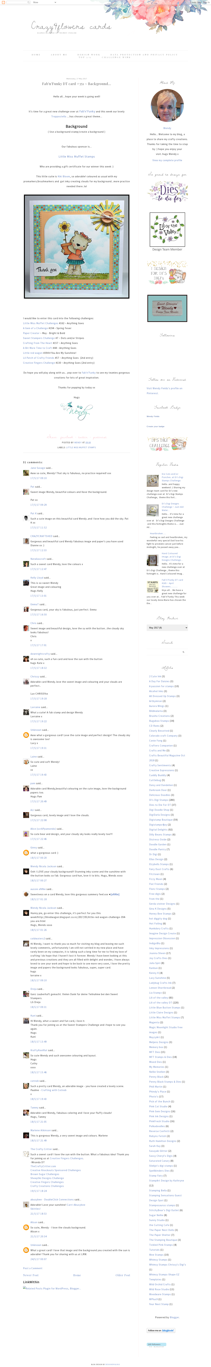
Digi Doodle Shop (159, 809)
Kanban (153, 968)
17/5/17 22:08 (38, 820)
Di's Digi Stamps (158, 799)
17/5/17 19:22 (38, 721)
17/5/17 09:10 (38, 478)
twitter (83, 437)
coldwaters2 (37, 938)
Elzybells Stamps (159, 864)
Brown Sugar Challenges (44, 1174)
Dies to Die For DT (160, 804)
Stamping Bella (158, 1190)
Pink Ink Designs (159, 1116)
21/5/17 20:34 (38, 1236)
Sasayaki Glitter (158, 1150)
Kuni (33, 1015)
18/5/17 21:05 (38, 1121)
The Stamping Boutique (163, 1239)
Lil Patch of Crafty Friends (38, 357)
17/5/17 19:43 (38, 774)
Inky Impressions (159, 948)
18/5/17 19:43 (38, 1099)
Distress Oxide (158, 839)
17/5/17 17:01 (38, 645)
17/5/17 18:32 (38, 667)
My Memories (157, 1066)
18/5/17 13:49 (38, 1041)
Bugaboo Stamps (159, 720)
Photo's (153, 1096)
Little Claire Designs (161, 1012)
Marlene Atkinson (40, 1130)
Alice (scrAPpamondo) (43, 828)
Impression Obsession (162, 938)
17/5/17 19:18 (38, 698)
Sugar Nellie (156, 1215)
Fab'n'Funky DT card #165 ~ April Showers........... (172, 583)
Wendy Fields (153, 416)
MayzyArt (154, 1037)
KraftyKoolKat (38, 1050)
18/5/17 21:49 (38, 1140)
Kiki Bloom (64, 176)
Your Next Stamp (159, 1304)
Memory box (156, 1047)
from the (154, 898)
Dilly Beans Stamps (160, 834)
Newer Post (31, 1275)
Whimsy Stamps (158, 1259)
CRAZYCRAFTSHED (41, 536)
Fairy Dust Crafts (159, 869)
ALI (32, 810)
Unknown (36, 729)
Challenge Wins (116, 57)
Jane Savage (37, 467)
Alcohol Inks (156, 691)
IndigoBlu (155, 943)
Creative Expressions (161, 770)
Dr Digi (153, 854)
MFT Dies (154, 1052)
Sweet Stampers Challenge (39, 338)
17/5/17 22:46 (38, 839)
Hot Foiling (155, 923)
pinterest (100, 437)
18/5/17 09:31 (38, 1007)
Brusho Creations (159, 715)
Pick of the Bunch (159, 1101)
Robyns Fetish (157, 1136)
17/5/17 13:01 (38, 595)
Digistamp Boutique (161, 819)
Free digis (155, 893)
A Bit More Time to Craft (37, 347)
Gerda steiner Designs (162, 903)
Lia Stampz (155, 992)
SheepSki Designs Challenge (47, 1178)
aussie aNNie (38, 889)
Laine (33, 756)
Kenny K (154, 972)
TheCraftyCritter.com (43, 1166)
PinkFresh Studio (159, 1121)
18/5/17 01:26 (38, 929)
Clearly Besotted (159, 730)
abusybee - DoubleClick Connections (52, 1199)
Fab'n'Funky (87, 111)
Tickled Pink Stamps (161, 1244)
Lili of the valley (158, 997)
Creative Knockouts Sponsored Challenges (55, 1170)
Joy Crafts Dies (158, 958)
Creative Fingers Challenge (39, 362)
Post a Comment (33, 1268)
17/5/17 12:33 (38, 550)
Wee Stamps (156, 1254)
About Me (59, 54)
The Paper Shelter (160, 1234)
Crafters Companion (161, 745)
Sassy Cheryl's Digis (161, 1155)
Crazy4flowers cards (71, 25)
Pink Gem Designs (159, 1111)
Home (36, 54)
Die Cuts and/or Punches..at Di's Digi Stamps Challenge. (172, 477)
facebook (67, 437)
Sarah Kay (155, 1146)
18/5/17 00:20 (38, 857)
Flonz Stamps (157, 888)
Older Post (123, 1275)
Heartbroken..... (158, 533)
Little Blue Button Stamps (165, 1007)
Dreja (33, 988)
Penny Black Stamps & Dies (165, 1081)
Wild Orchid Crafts (160, 1284)
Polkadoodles (157, 1126)
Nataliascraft (38, 558)
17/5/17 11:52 (38, 527)
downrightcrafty (40, 653)
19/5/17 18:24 (38, 1190)
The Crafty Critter (41, 1149)
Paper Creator (31, 333)
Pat (32, 486)
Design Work (88, 54)
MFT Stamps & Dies (160, 1057)
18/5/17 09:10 (38, 980)
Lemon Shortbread (160, 987)
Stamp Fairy (156, 1175)
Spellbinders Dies (159, 1170)
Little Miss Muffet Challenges (41, 323)
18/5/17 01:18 (38, 899)
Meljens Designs (158, 1042)
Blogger (174, 1317)
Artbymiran (155, 701)
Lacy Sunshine (157, 977)
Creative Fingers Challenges (66, 1158)
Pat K (33, 513)
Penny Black (156, 1076)
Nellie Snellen (157, 1071)
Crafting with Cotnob (54, 1090)
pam (32, 783)
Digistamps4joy (158, 824)
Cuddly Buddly (157, 775)
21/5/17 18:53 (38, 1213)
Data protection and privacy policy (144, 54)
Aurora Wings (157, 706)
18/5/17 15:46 (38, 1072)
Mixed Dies (155, 1061)
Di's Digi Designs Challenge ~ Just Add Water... (173, 507)
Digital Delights (158, 829)
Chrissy (34, 676)
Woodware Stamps (160, 1294)
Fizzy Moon (155, 879)
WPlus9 (153, 1299)
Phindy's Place (157, 1091)
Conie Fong (156, 740)
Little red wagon (33, 352)
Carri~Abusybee (76, 1204)
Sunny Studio (157, 1220)
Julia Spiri (155, 963)
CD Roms (154, 725)
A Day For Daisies (159, 681)
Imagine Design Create (162, 933)
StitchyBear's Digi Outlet (164, 1210)
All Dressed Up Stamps (162, 696)
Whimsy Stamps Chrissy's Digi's (167, 1264)
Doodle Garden (158, 844)
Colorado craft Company (163, 735)
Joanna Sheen (157, 953)
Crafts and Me (157, 750)
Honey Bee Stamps (160, 913)
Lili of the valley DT (160, 1002)
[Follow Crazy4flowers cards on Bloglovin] (161, 1332)
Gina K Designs (158, 908)
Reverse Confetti (159, 1131)
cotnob (34, 1080)
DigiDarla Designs (159, 814)
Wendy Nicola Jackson (43, 866)
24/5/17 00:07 (38, 1259)
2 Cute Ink (155, 676)
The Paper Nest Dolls (161, 1230)
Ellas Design (156, 859)
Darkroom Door (158, 790)
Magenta (154, 1022)
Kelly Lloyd (36, 577)
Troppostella (58, 116)
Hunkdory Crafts (159, 928)
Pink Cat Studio (158, 1106)
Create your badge (156, 426)
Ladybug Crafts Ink (160, 982)
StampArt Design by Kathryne (166, 1180)
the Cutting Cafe (159, 1225)
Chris (33, 623)
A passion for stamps (161, 686)
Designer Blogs (113, 1364)
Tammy (34, 1107)
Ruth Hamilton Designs (162, 1141)
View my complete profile (167, 160)
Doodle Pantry (157, 849)
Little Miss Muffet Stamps (77, 156)
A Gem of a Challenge (36, 328)
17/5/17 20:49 (38, 801)
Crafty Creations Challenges (47, 1186)
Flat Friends (156, 884)
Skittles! (35, 1208)
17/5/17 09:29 (38, 504)
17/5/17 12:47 (38, 569)
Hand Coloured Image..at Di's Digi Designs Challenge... (172, 556)
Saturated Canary (159, 1160)
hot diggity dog (158, 918)
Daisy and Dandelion (161, 785)
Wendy (167, 128)
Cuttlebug (155, 780)
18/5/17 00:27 (38, 880)
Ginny (33, 847)
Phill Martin (156, 1086)
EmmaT (34, 604)
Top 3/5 (85, 57)
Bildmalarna (156, 711)
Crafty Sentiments (160, 765)
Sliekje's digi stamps (161, 1165)
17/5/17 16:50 (38, 614)
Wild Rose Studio (159, 1289)
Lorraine (35, 707)
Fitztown (154, 874)
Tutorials (154, 1249)
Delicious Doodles (159, 795)
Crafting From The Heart (37, 343)
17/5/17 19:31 (38, 748)
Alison (34, 1222)
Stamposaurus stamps (162, 1205)
